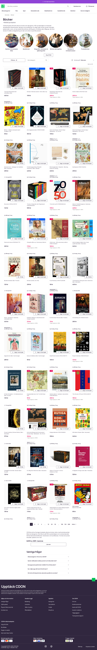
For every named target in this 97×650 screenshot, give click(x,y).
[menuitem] (6, 11)
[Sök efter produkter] (68, 6)
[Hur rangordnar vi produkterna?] (72, 60)
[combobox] (38, 6)
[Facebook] (51, 646)
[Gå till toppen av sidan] (93, 579)
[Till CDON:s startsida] (3, 6)
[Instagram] (45, 646)
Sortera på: (77, 60)
